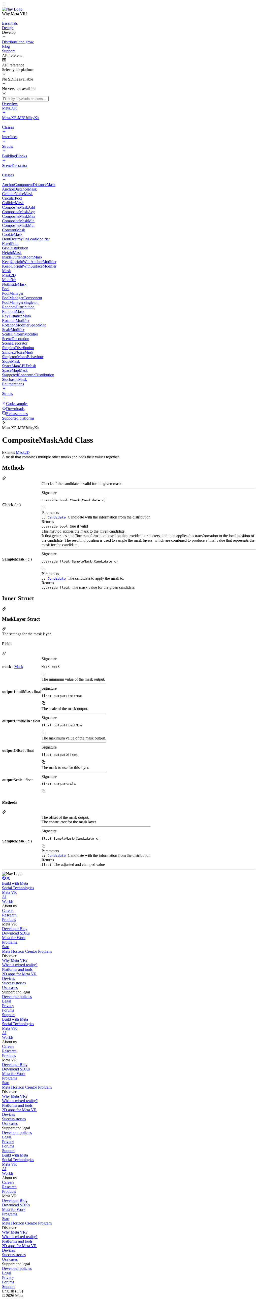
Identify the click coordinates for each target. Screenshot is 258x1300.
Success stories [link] (14, 983)
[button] (129, 4)
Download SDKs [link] (16, 933)
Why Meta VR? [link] (14, 960)
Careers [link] (8, 910)
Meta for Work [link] (13, 938)
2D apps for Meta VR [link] (19, 974)
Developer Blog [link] (14, 928)
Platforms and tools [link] (17, 969)
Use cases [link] (10, 987)
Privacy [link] (8, 1006)
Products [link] (9, 919)
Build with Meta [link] (15, 883)
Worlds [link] (7, 901)
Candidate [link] (57, 517)
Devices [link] (8, 978)
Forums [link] (8, 1010)
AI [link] (4, 897)
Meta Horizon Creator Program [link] (27, 951)
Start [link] (5, 947)
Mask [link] (18, 666)
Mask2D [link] (23, 452)
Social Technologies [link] (18, 888)
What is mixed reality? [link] (20, 965)
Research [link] (9, 915)
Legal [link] (6, 1001)
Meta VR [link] (9, 892)
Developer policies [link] (17, 996)
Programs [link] (9, 942)
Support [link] (8, 1015)
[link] (12, 9)
